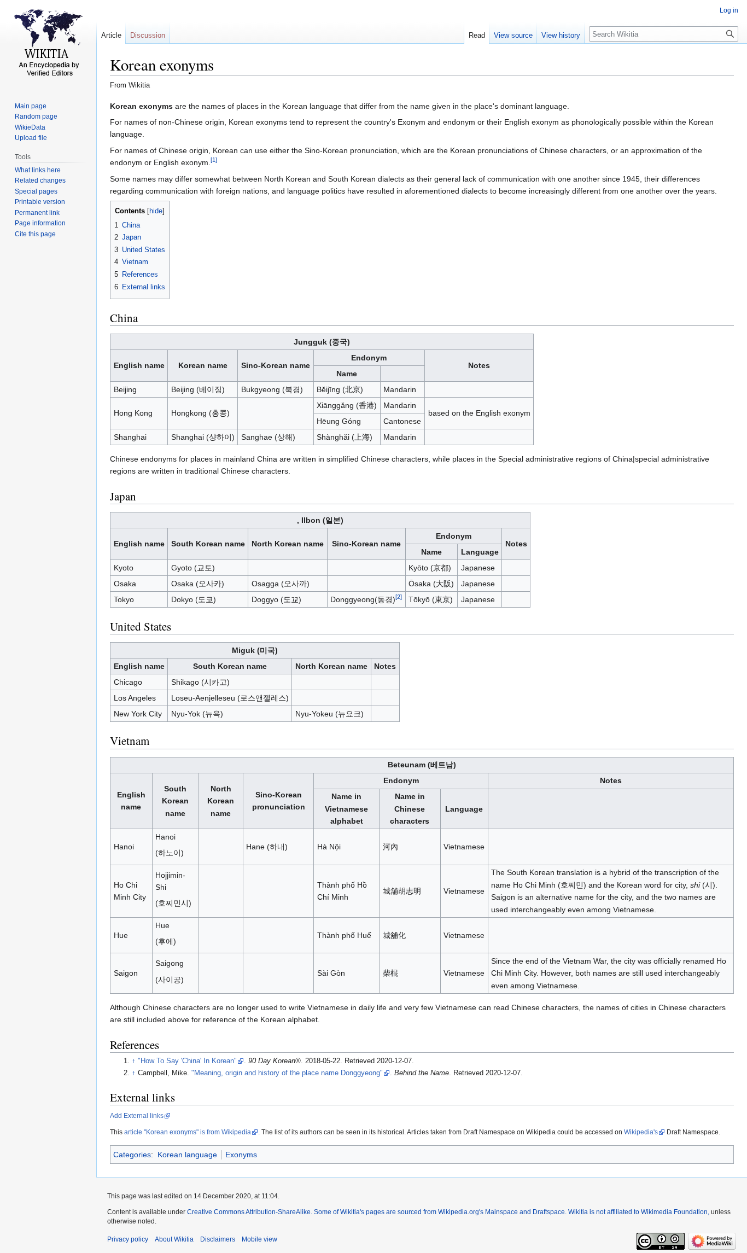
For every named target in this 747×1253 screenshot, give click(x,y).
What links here (38, 170)
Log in (729, 10)
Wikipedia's (641, 1132)
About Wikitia (174, 1239)
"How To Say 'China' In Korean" (187, 1061)
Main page (30, 106)
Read (477, 35)
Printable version (40, 202)
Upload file (31, 138)
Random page (36, 116)
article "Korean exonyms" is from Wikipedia (187, 1132)
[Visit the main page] (48, 44)
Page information (40, 223)
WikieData (30, 127)
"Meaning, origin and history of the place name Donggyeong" (287, 1073)
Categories (132, 1154)
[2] (398, 596)
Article (111, 35)
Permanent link (37, 213)
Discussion (147, 35)
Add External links (137, 1116)
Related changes (40, 180)
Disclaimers (217, 1239)
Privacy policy (127, 1239)
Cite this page (35, 234)
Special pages (36, 191)
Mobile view (259, 1239)
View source (513, 35)
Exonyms (241, 1154)
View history (560, 35)
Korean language (187, 1154)
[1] (214, 160)
